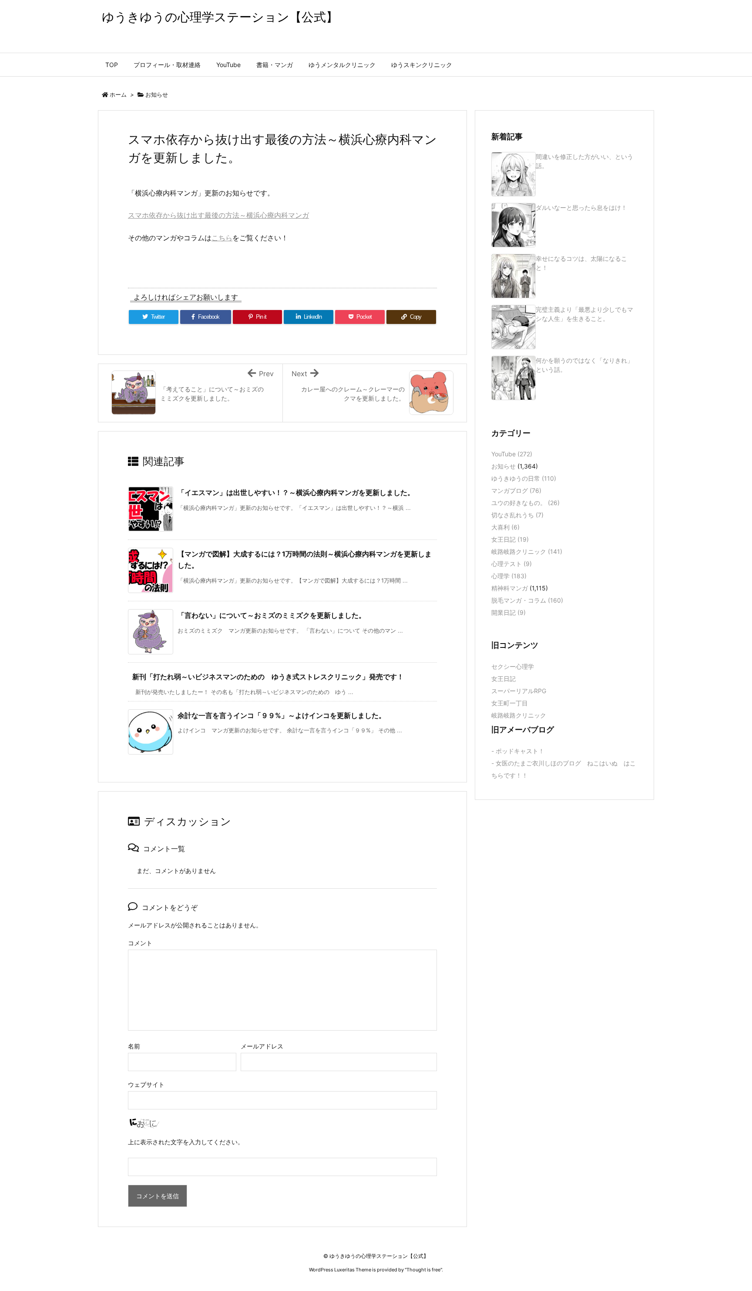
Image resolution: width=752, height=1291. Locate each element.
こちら (222, 237)
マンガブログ (516, 490)
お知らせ (156, 94)
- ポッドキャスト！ (517, 751)
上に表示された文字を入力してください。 (186, 1142)
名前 (134, 1046)
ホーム (118, 94)
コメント (140, 943)
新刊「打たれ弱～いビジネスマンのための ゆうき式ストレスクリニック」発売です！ (268, 676)
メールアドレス (262, 1046)
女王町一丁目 (509, 703)
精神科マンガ (509, 588)
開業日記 (508, 612)
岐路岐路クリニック (526, 551)
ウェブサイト (146, 1084)
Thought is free (423, 1270)
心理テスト (511, 563)
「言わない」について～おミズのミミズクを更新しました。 (272, 615)
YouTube (511, 454)
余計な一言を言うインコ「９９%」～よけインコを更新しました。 (282, 715)
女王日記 (510, 539)
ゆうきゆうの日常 (523, 478)
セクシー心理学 (512, 666)
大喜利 (505, 527)
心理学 (509, 576)
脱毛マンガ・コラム (527, 600)
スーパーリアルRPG (518, 690)
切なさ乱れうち (517, 515)
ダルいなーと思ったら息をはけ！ (581, 207)
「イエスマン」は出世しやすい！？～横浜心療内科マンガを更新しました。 (296, 492)
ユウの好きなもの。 (525, 502)
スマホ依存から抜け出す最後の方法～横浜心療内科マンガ (218, 215)
